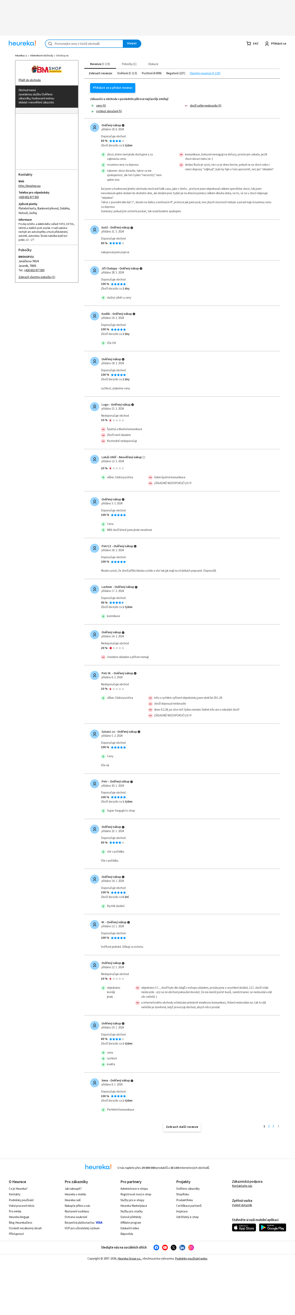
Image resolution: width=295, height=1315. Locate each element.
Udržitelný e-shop (187, 1217)
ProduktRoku (184, 1200)
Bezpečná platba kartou (80, 1223)
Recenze (99, 64)
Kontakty (14, 1194)
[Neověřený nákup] (143, 457)
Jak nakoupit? (73, 1189)
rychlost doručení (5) (109, 111)
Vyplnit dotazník (242, 1205)
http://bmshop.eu (29, 186)
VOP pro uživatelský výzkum (82, 1228)
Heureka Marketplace (133, 1206)
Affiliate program (130, 1223)
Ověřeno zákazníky (188, 1189)
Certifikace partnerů (188, 1206)
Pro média (15, 1211)
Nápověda (126, 1234)
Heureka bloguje (19, 1217)
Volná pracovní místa (21, 1206)
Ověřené (123, 73)
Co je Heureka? (18, 1189)
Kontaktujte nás (242, 1186)
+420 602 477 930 (28, 197)
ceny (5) (101, 106)
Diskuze (153, 64)
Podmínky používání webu (191, 1259)
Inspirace (182, 1211)
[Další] (278, 1126)
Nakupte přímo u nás (77, 1206)
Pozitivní (147, 73)
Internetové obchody (41, 55)
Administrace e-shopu (134, 1189)
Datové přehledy (130, 1217)
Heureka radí (72, 1200)
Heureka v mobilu (75, 1194)
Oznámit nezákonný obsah (25, 1228)
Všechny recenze (201, 73)
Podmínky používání (21, 1200)
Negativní (172, 73)
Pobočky (128, 64)
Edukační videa (129, 1228)
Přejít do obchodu (29, 80)
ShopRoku (182, 1194)
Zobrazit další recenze (182, 1127)
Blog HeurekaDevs (20, 1223)
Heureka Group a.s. (129, 1259)
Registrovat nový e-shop (135, 1194)
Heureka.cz (21, 55)
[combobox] (84, 44)
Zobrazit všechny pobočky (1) (36, 277)
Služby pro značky (131, 1211)
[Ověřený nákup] (123, 125)
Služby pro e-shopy (132, 1200)
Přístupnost (16, 1234)
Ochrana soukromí (76, 1217)
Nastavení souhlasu (77, 1211)
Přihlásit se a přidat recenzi (112, 88)
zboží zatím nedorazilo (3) (205, 106)
